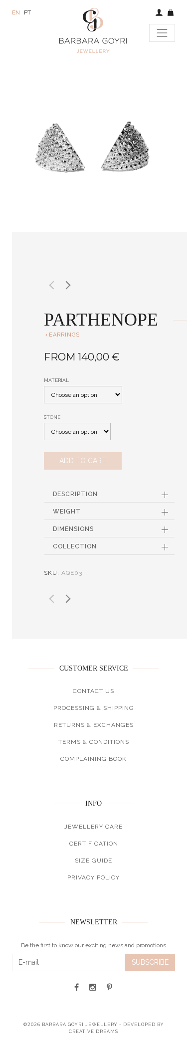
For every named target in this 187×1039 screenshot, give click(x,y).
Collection (75, 546)
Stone (52, 417)
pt (27, 12)
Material (56, 380)
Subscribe (150, 962)
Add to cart (82, 461)
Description (75, 494)
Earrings (62, 335)
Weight (67, 511)
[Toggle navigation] (162, 33)
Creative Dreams (93, 1031)
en (16, 12)
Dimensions (73, 528)
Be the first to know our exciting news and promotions (93, 945)
